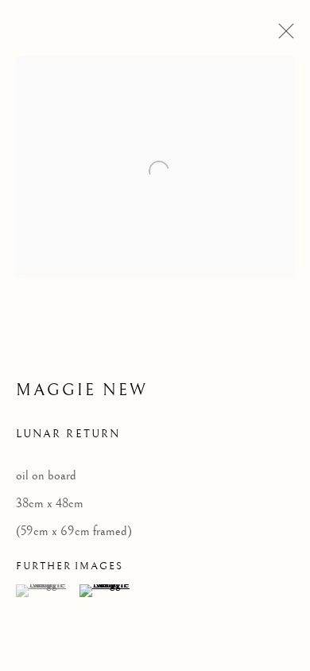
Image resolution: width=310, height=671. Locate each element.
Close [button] (282, 36)
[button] (46, 590)
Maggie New (82, 390)
